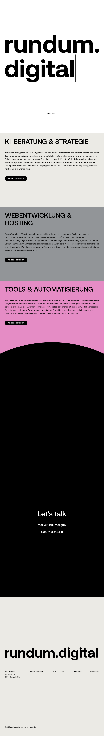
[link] (16, 178)
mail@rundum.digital (52, 525)
